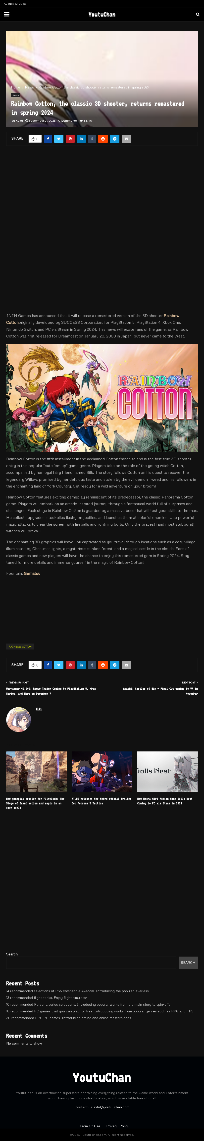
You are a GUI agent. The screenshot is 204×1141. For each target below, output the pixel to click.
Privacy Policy (117, 1126)
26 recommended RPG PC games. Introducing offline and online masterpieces (68, 1018)
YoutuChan (102, 14)
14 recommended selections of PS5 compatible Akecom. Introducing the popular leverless (77, 991)
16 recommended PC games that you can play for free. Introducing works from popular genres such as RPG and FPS (100, 1011)
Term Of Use (90, 1126)
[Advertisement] (102, 192)
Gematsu (32, 573)
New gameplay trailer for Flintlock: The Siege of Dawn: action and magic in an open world (35, 803)
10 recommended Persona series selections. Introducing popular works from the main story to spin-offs (88, 1004)
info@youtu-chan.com (111, 1107)
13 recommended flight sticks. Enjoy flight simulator (46, 997)
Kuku (19, 120)
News (15, 94)
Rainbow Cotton (20, 646)
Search (12, 954)
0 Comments (67, 120)
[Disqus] (102, 882)
